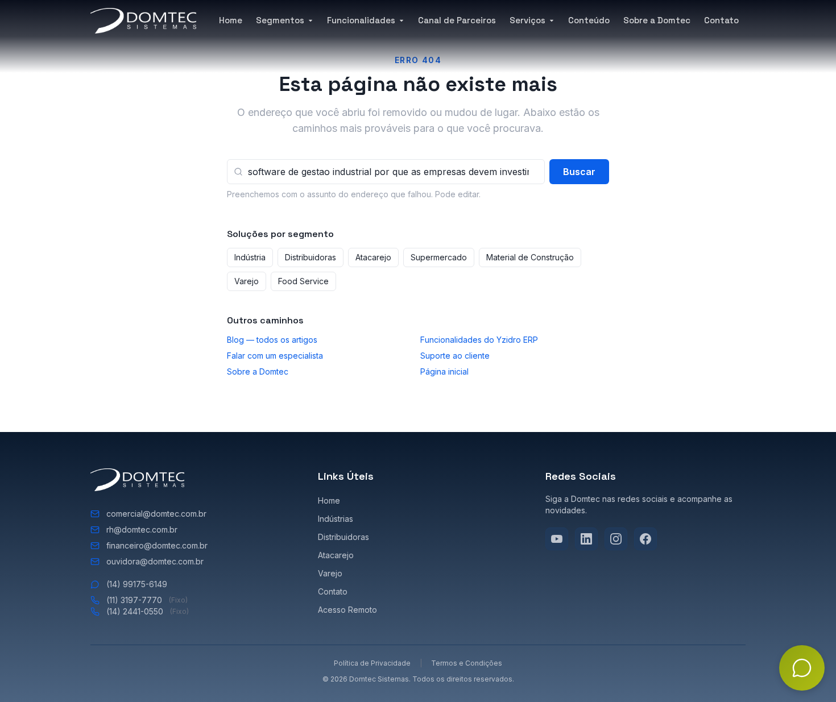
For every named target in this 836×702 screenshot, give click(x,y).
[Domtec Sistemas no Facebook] (645, 538)
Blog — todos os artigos (272, 339)
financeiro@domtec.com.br (157, 545)
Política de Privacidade (372, 663)
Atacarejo (373, 257)
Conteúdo (589, 20)
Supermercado (439, 257)
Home (230, 20)
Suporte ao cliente (455, 355)
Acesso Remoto (347, 609)
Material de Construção (530, 257)
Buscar (579, 171)
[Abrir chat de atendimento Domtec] (802, 668)
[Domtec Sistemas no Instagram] (616, 538)
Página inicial (444, 371)
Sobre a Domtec (656, 20)
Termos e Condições (466, 663)
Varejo (246, 281)
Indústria (250, 257)
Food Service (303, 281)
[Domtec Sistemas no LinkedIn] (586, 538)
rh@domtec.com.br (141, 529)
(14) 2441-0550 (147, 611)
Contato (721, 20)
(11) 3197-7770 (147, 600)
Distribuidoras (310, 257)
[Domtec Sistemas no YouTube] (556, 538)
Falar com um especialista (275, 355)
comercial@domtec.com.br (156, 513)
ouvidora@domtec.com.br (155, 561)
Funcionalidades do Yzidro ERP (479, 339)
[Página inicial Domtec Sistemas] (143, 21)
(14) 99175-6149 (136, 584)
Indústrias (335, 519)
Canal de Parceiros (457, 20)
